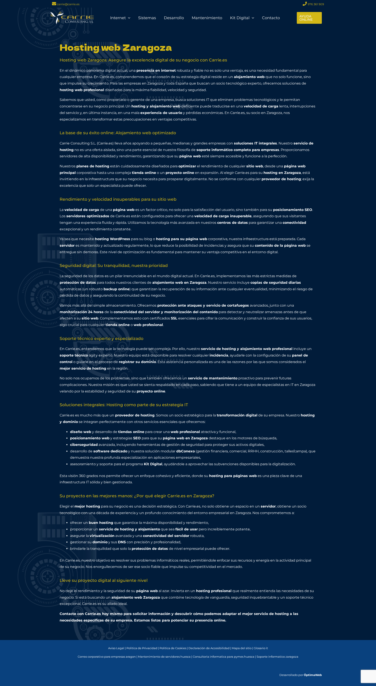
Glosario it (261, 648)
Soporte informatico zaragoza (277, 656)
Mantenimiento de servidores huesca (164, 656)
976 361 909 (316, 4)
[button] (128, 18)
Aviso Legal (116, 648)
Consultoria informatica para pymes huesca (223, 656)
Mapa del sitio (242, 648)
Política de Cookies (172, 648)
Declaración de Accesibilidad (209, 648)
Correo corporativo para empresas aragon (107, 656)
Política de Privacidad (141, 648)
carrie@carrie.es (67, 4)
